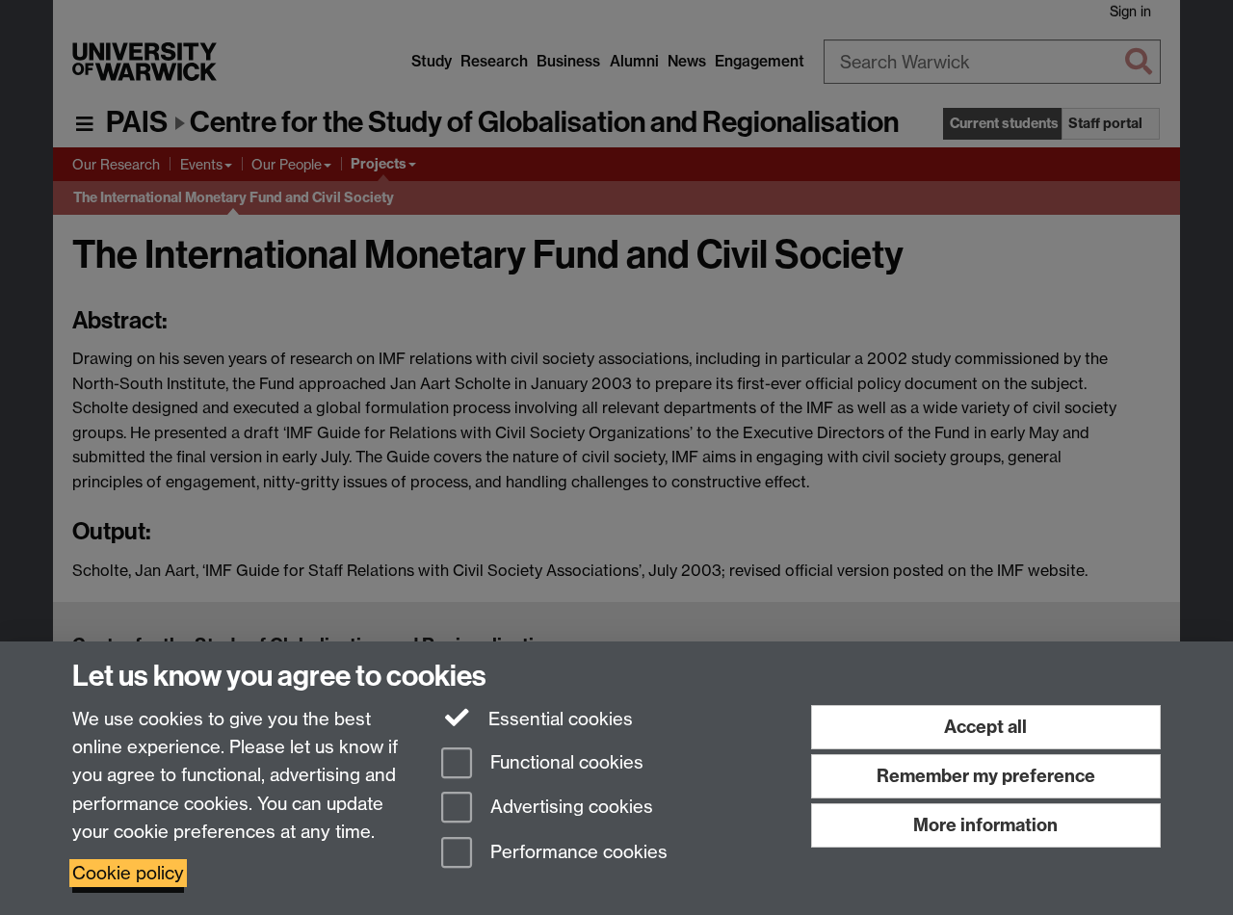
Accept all (985, 727)
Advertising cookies (569, 808)
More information (985, 825)
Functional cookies (564, 762)
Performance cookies (576, 853)
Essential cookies (558, 719)
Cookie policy (128, 873)
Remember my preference (986, 776)
